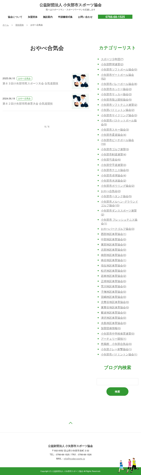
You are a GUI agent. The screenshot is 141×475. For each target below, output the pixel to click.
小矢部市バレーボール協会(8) (119, 84)
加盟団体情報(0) (111, 328)
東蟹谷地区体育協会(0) (115, 307)
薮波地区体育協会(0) (113, 312)
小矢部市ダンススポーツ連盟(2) (119, 212)
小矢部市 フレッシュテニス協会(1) (119, 221)
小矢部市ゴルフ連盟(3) (115, 149)
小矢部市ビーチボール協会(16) (117, 142)
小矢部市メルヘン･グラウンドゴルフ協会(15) (119, 203)
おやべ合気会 (24, 78)
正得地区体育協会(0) (113, 281)
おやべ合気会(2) (111, 191)
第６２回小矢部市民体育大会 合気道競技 (28, 103)
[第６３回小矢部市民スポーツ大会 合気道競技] (80, 81)
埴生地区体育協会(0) (113, 265)
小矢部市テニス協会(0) (115, 170)
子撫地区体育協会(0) (113, 292)
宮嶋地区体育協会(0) (113, 297)
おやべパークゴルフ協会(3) (117, 229)
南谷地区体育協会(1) (113, 260)
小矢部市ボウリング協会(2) (117, 186)
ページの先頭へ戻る (70, 423)
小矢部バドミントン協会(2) (117, 110)
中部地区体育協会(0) (113, 239)
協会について (15, 16)
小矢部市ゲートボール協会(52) (117, 76)
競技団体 (19, 24)
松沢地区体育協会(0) (113, 271)
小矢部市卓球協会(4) (113, 175)
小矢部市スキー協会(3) (115, 129)
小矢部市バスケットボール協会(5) (119, 122)
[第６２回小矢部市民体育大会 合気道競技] (80, 101)
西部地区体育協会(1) (113, 234)
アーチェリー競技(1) (113, 339)
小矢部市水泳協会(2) (113, 180)
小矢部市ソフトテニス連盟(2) (119, 105)
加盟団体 (32, 16)
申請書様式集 (65, 16)
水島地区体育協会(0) (113, 323)
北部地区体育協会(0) (113, 250)
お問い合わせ (85, 16)
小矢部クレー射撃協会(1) (116, 349)
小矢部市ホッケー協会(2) (116, 89)
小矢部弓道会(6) (111, 159)
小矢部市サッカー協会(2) (116, 94)
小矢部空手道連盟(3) (113, 165)
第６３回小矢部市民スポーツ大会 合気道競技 (30, 83)
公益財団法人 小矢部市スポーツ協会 (71, 4)
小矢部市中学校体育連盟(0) (117, 333)
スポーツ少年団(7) (112, 59)
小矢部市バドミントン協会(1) (119, 354)
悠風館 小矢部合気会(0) (116, 344)
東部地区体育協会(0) (113, 244)
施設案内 (48, 16)
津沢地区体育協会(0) (113, 318)
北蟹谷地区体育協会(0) (115, 302)
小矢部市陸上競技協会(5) (116, 99)
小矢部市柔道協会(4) (113, 135)
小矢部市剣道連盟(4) (113, 154)
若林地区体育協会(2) (113, 276)
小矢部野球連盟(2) (112, 64)
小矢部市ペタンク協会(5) (116, 196)
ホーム (6, 24)
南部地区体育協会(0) (113, 255)
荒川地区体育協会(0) (113, 286)
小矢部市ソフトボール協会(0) (119, 69)
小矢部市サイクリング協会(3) (119, 115)
